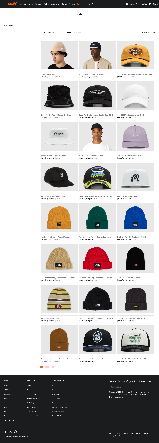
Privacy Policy (31, 394)
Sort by (43, 32)
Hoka (6, 398)
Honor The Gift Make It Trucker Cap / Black (132, 359)
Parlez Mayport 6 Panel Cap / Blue (91, 74)
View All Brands (9, 420)
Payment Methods (58, 416)
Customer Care (58, 381)
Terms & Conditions (33, 416)
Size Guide (55, 394)
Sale (78, 4)
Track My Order (57, 398)
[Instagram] (15, 432)
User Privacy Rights (33, 398)
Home (6, 25)
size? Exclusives (32, 407)
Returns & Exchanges (59, 407)
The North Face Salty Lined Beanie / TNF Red (95, 277)
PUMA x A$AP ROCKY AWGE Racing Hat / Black (96, 196)
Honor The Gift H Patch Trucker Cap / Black (95, 359)
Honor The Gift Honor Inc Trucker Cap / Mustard (134, 74)
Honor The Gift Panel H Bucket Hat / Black (56, 115)
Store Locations (32, 411)
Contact (54, 390)
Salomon (7, 416)
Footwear (38, 4)
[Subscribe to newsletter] (152, 387)
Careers (29, 390)
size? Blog (30, 403)
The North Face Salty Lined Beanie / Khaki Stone (58, 277)
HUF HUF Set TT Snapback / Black (91, 156)
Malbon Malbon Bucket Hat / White (53, 156)
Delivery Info (56, 403)
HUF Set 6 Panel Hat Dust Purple (129, 156)
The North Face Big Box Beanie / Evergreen (95, 237)
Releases (22, 4)
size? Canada (13, 436)
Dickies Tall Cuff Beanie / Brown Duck (54, 359)
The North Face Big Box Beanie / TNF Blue (132, 237)
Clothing (46, 4)
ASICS (6, 390)
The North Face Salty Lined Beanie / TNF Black (96, 318)
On (5, 411)
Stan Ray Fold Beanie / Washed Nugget (55, 237)
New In (30, 4)
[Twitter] (10, 432)
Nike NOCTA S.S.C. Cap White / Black (130, 115)
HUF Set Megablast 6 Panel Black (53, 196)
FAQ (53, 385)
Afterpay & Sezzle (58, 411)
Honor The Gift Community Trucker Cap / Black (96, 115)
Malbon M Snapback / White (127, 196)
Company (31, 381)
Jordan (6, 403)
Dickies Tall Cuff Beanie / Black (128, 277)
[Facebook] (5, 432)
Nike (5, 407)
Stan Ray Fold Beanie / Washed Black (131, 318)
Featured (72, 4)
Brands (64, 4)
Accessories (55, 4)
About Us (30, 385)
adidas (6, 385)
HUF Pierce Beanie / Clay (50, 318)
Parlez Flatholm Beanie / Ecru (51, 74)
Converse (7, 394)
